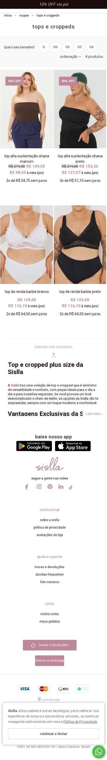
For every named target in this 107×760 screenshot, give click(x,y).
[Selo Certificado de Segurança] (48, 698)
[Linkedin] (59, 491)
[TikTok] (70, 489)
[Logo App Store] (73, 450)
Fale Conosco (49, 582)
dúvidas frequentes (50, 574)
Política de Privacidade (80, 722)
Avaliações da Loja (50, 535)
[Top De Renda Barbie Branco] (26, 244)
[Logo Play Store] (34, 450)
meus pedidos (49, 621)
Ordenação (69, 57)
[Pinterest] (49, 491)
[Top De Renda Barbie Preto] (80, 244)
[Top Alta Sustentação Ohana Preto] (80, 109)
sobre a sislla (49, 520)
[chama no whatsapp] (49, 653)
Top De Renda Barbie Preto (80, 292)
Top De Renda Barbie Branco (27, 292)
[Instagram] (38, 491)
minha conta (50, 614)
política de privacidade (50, 527)
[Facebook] (27, 489)
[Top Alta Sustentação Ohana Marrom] (26, 109)
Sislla (14, 385)
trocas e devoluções (49, 567)
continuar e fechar (53, 734)
